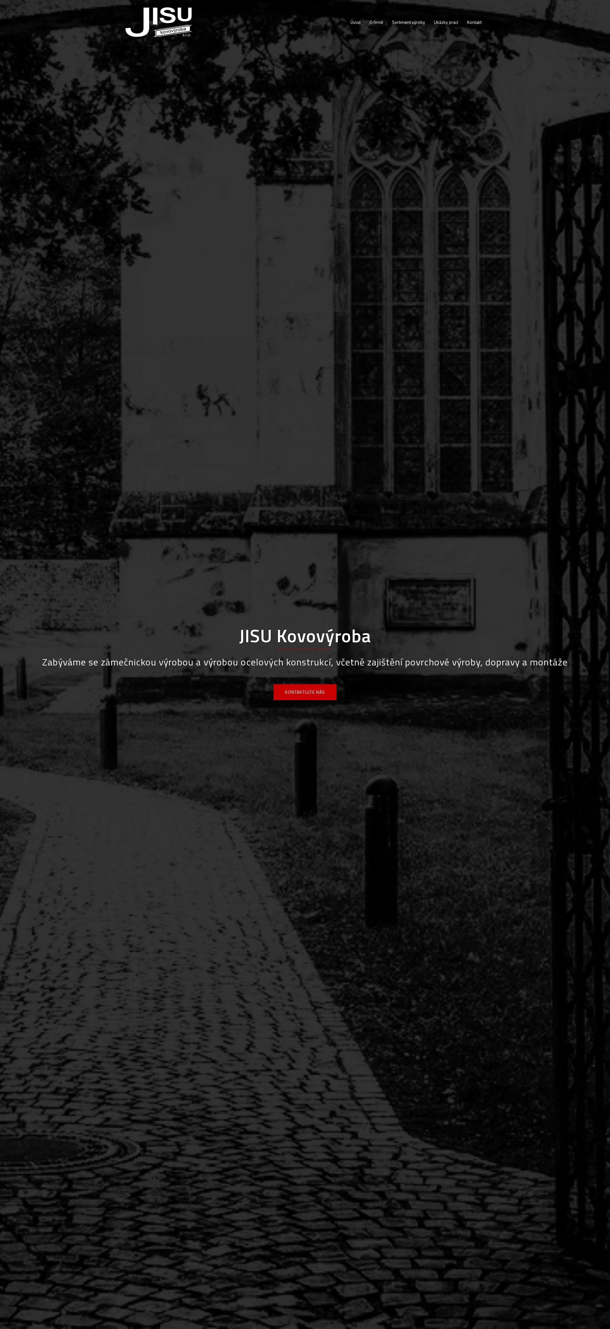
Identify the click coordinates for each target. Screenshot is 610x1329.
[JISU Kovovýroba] (159, 21)
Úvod (355, 22)
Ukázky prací (446, 22)
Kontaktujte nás (305, 692)
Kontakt (474, 22)
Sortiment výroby (408, 22)
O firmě (376, 22)
